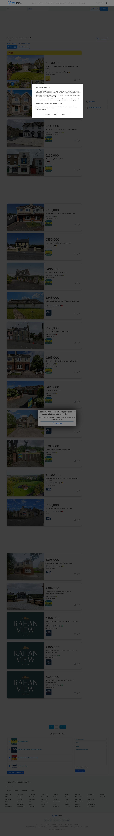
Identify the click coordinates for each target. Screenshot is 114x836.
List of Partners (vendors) (41, 109)
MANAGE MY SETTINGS (50, 114)
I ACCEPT (64, 114)
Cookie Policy (52, 96)
